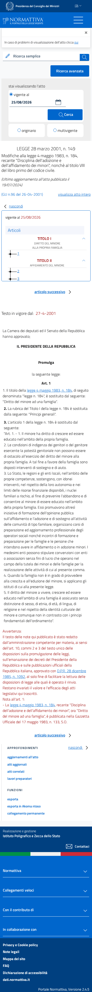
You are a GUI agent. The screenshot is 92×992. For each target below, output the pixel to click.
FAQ (6, 965)
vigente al (21, 94)
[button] (58, 102)
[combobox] (46, 56)
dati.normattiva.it (16, 979)
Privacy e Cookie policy (20, 945)
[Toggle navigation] (78, 20)
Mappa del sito (14, 959)
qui (76, 42)
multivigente (67, 130)
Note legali (11, 951)
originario (29, 130)
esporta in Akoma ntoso (24, 806)
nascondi (16, 206)
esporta (12, 799)
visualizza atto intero (74, 194)
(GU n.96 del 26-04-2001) (22, 194)
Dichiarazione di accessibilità (25, 972)
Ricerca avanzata (70, 71)
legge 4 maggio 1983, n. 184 (49, 390)
